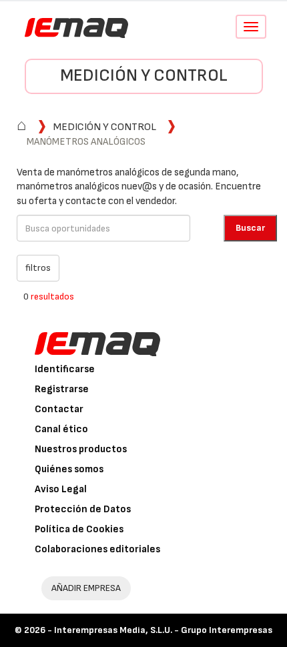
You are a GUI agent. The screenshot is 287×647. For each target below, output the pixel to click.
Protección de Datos (83, 509)
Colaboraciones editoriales (97, 549)
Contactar (59, 409)
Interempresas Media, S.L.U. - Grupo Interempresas (163, 630)
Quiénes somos (69, 469)
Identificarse (65, 369)
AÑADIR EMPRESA (86, 588)
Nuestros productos (81, 449)
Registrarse (62, 389)
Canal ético (61, 429)
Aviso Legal (61, 489)
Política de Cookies (79, 529)
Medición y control (144, 75)
